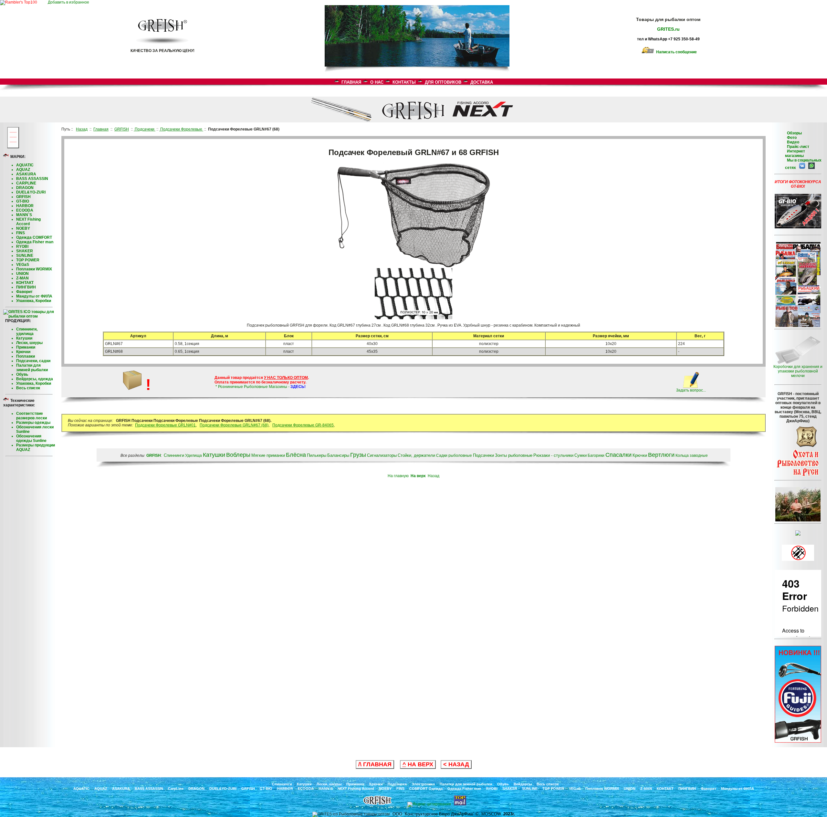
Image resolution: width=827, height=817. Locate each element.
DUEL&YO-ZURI (31, 192)
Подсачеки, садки (33, 361)
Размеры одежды (33, 422)
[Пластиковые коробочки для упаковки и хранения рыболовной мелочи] (798, 363)
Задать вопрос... (691, 390)
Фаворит (24, 291)
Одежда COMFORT (34, 237)
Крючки (23, 352)
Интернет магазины (795, 153)
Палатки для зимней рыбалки (32, 367)
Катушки (24, 338)
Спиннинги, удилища (26, 331)
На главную (398, 476)
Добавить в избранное (70, 2)
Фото (791, 137)
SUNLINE (24, 255)
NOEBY (23, 228)
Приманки (25, 347)
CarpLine (175, 789)
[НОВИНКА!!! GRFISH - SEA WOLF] (798, 741)
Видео (792, 142)
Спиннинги (282, 784)
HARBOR (25, 206)
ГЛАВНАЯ (351, 82)
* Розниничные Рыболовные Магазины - (260, 386)
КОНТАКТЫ (404, 82)
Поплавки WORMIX (34, 269)
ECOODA (24, 210)
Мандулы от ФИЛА (34, 296)
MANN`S (24, 215)
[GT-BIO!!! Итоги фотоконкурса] (798, 227)
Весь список (28, 388)
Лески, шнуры (29, 342)
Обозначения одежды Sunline (31, 438)
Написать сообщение (675, 52)
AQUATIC (25, 165)
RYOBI (22, 246)
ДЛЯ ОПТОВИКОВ (443, 82)
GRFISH (23, 196)
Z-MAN (22, 278)
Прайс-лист (797, 146)
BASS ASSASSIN (32, 178)
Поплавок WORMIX (602, 789)
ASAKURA (26, 174)
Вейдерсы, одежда (34, 379)
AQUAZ (23, 169)
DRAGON (25, 187)
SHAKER (24, 251)
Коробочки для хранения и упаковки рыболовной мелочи (797, 371)
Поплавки (25, 356)
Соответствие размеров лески (31, 415)
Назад (433, 476)
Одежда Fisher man (34, 242)
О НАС (376, 82)
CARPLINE (26, 183)
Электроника (423, 784)
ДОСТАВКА (481, 82)
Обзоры (794, 133)
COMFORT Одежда (426, 789)
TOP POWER (27, 260)
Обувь (22, 374)
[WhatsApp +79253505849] (810, 167)
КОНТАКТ (25, 282)
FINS (20, 233)
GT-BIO (22, 201)
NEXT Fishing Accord (28, 221)
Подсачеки (397, 784)
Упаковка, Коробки (33, 301)
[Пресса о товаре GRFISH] (798, 325)
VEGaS (22, 264)
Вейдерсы (523, 784)
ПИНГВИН (26, 287)
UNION (22, 273)
